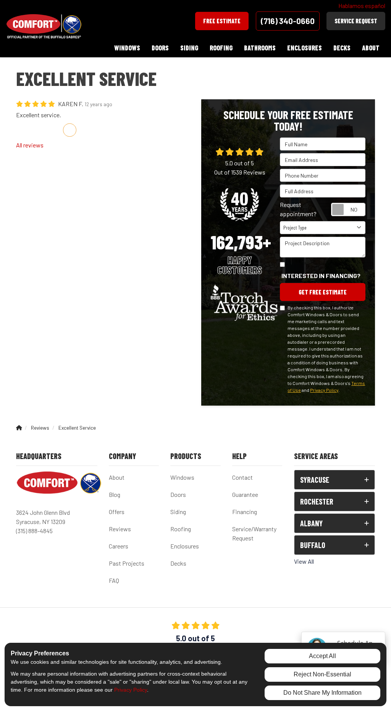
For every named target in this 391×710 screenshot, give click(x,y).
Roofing (180, 528)
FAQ (114, 580)
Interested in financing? (320, 275)
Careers (118, 546)
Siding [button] (189, 48)
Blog (114, 494)
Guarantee (245, 494)
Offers (116, 511)
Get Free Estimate (323, 292)
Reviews (120, 528)
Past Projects (126, 563)
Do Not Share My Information (322, 692)
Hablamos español (361, 5)
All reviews (30, 145)
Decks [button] (342, 48)
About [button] (371, 48)
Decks (178, 563)
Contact (242, 477)
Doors (178, 494)
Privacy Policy (324, 390)
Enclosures (184, 546)
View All (304, 561)
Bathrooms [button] (260, 48)
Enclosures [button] (304, 48)
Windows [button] (127, 48)
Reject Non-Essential (322, 674)
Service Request (355, 20)
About (116, 477)
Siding (178, 511)
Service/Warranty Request (254, 533)
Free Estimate (222, 20)
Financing (244, 511)
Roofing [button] (221, 48)
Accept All (322, 656)
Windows (182, 477)
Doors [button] (160, 48)
